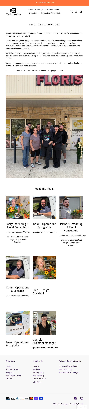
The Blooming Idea (64, 404)
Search (36, 366)
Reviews (9, 379)
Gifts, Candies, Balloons (68, 366)
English (80, 407)
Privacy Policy (38, 372)
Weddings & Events (13, 376)
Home (8, 366)
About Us (36, 382)
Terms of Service (39, 379)
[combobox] (81, 407)
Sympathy (10, 372)
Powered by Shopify (76, 404)
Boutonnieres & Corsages (69, 372)
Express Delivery (65, 369)
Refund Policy (38, 376)
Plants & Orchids (12, 369)
